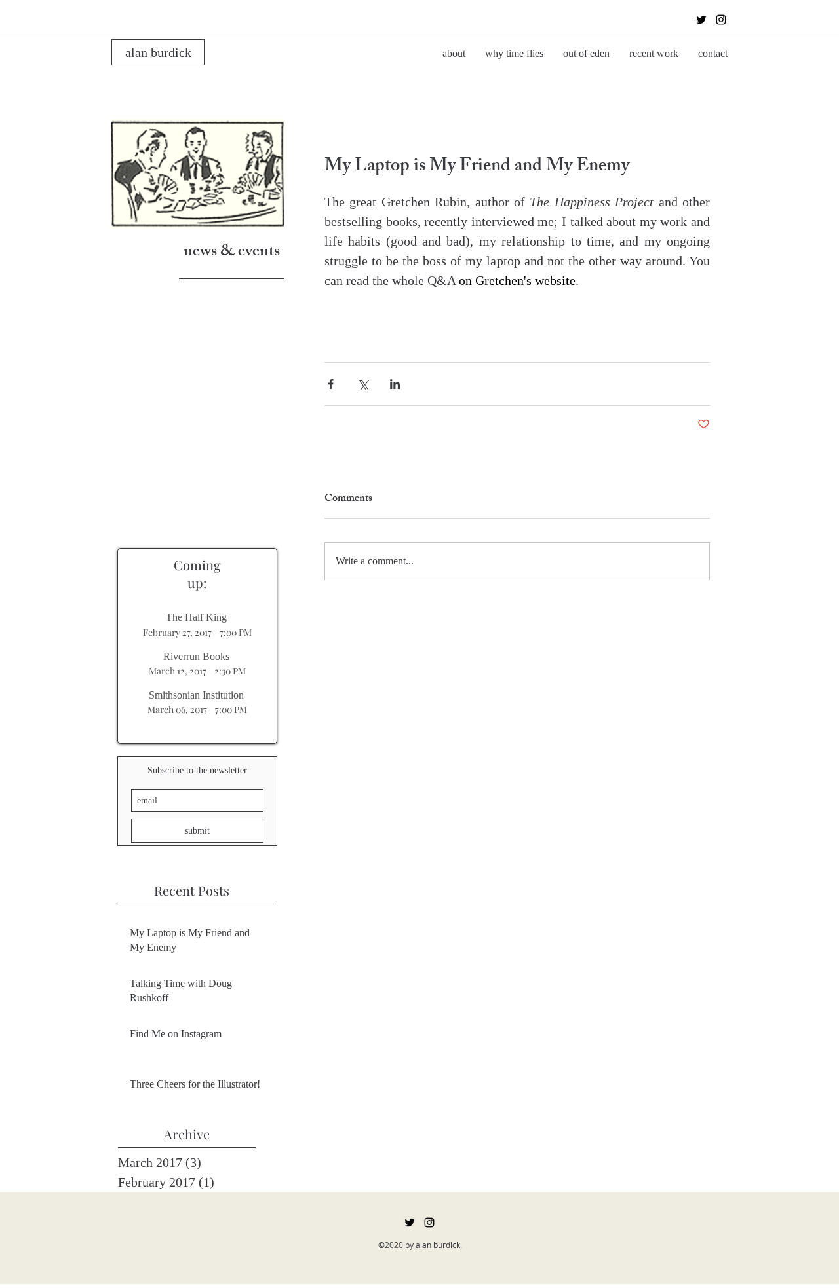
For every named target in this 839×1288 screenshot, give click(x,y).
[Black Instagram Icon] (721, 19)
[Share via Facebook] (330, 384)
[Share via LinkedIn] (395, 384)
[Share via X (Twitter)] (363, 384)
